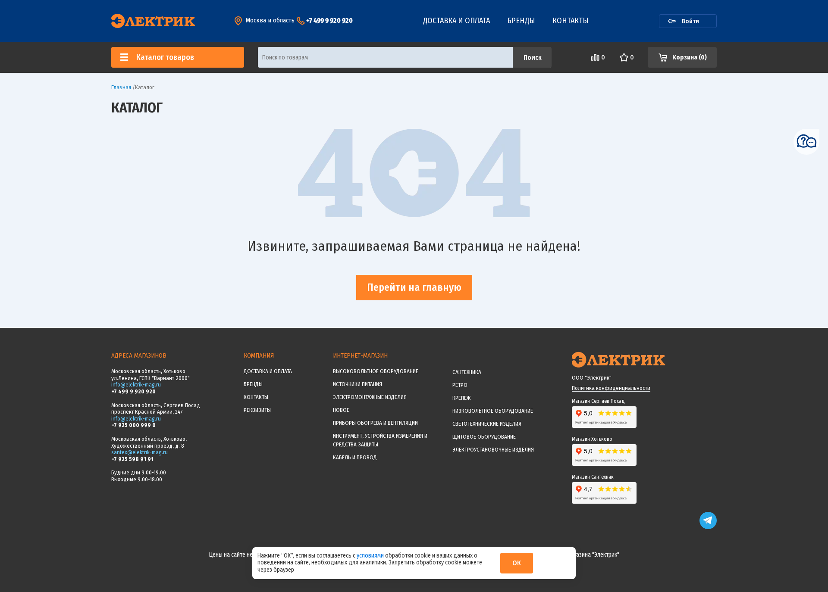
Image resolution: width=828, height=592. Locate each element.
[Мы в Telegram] (708, 527)
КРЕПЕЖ (461, 398)
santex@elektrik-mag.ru (139, 452)
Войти (690, 21)
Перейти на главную (414, 287)
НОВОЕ (341, 410)
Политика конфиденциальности (611, 388)
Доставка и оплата (456, 20)
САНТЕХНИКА (466, 372)
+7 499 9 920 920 (329, 20)
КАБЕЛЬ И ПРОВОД (355, 457)
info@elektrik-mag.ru (136, 384)
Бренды (521, 20)
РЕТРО (459, 385)
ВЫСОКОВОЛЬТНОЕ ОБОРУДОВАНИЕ (375, 371)
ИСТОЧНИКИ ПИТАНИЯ (357, 384)
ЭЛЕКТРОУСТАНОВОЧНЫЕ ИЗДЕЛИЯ (493, 449)
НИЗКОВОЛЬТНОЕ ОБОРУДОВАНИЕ (492, 411)
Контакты (570, 20)
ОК (516, 563)
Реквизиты (257, 410)
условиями (371, 555)
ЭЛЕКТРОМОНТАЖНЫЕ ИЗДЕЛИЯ (370, 397)
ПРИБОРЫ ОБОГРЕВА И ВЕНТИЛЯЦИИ (375, 423)
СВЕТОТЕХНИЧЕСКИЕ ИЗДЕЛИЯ (486, 424)
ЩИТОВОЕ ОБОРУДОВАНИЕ (484, 436)
